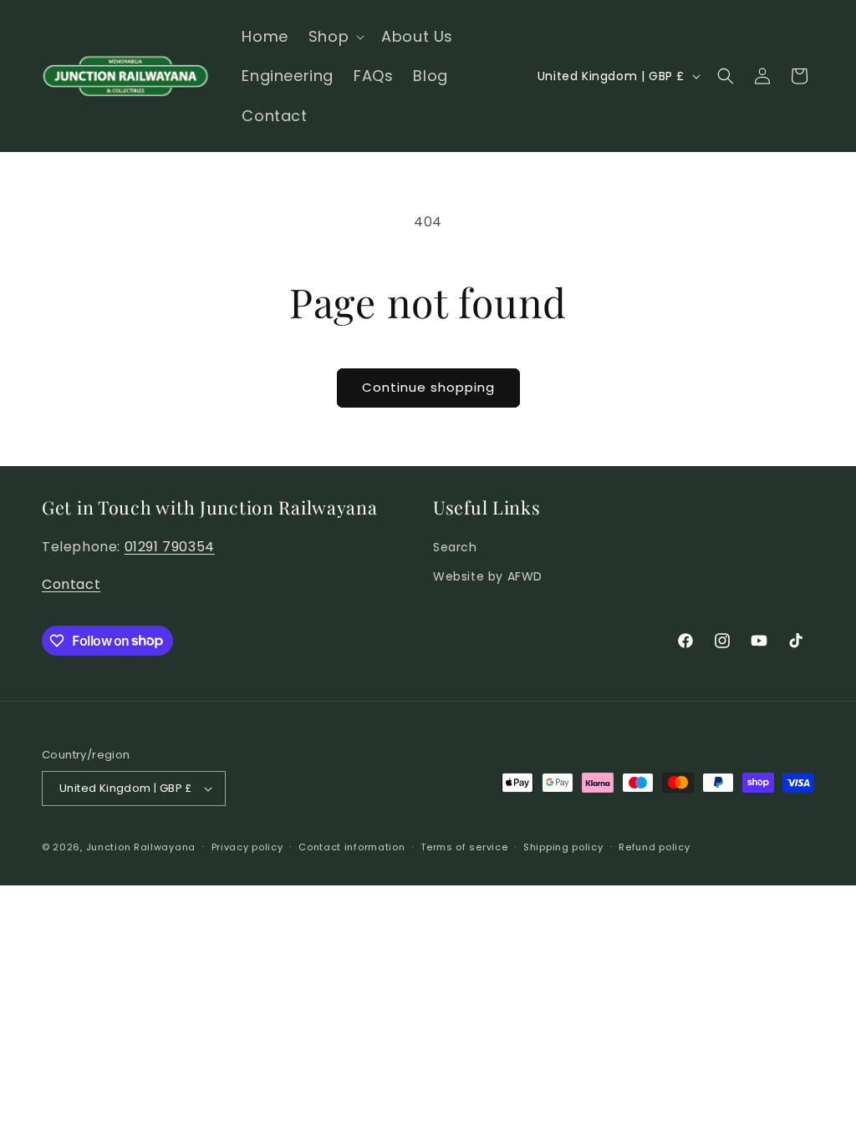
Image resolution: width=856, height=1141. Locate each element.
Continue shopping (428, 387)
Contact (71, 584)
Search (455, 547)
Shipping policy (563, 847)
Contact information (351, 847)
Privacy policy (247, 847)
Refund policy (654, 847)
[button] (334, 36)
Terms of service (463, 847)
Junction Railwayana (141, 847)
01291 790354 (170, 546)
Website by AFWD (488, 576)
